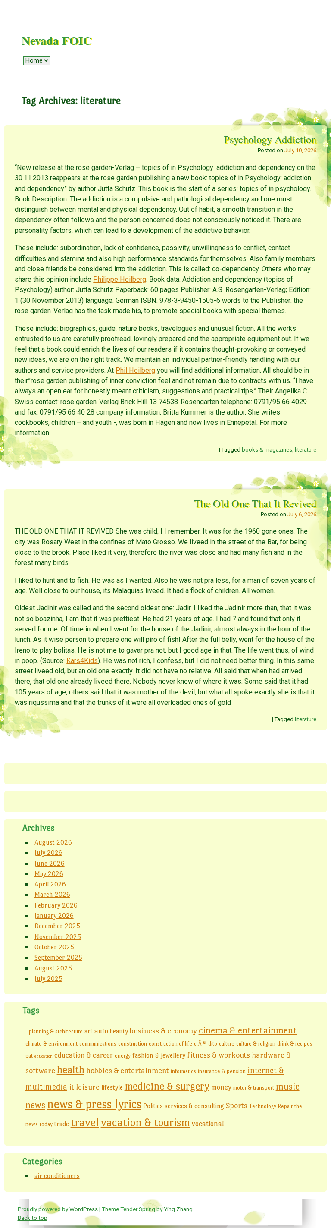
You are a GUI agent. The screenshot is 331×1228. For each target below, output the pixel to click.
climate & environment (51, 1043)
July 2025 (48, 978)
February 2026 (56, 905)
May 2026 (48, 873)
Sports (236, 1105)
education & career (83, 1055)
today (46, 1124)
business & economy (163, 1030)
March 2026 (52, 894)
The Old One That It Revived (255, 503)
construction (132, 1043)
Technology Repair (271, 1106)
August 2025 (53, 968)
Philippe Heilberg (119, 279)
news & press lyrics (94, 1104)
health (70, 1069)
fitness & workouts (218, 1054)
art (88, 1031)
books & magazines (267, 449)
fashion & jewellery (158, 1055)
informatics (183, 1071)
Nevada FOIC (57, 40)
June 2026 (49, 863)
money (221, 1087)
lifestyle (112, 1087)
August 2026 (53, 842)
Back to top (32, 1217)
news (35, 1104)
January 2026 (54, 915)
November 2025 (57, 936)
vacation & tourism (145, 1122)
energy (123, 1055)
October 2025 (54, 947)
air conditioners (57, 1175)
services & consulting (194, 1105)
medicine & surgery (167, 1086)
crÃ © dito (205, 1043)
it (71, 1086)
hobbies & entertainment (127, 1070)
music (288, 1086)
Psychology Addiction (270, 139)
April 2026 (50, 884)
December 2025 (57, 926)
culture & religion (255, 1043)
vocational (208, 1124)
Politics (153, 1105)
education (43, 1056)
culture (226, 1043)
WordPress (83, 1209)
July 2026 (48, 852)
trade (61, 1123)
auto (101, 1031)
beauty (119, 1031)
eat (29, 1055)
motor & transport (253, 1087)
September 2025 (58, 957)
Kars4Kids (82, 660)
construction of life (170, 1043)
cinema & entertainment (248, 1030)
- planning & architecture (54, 1031)
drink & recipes (294, 1043)
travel (85, 1122)
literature (305, 449)
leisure (88, 1086)
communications (97, 1043)
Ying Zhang (178, 1209)
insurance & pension (222, 1071)
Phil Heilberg (135, 370)
